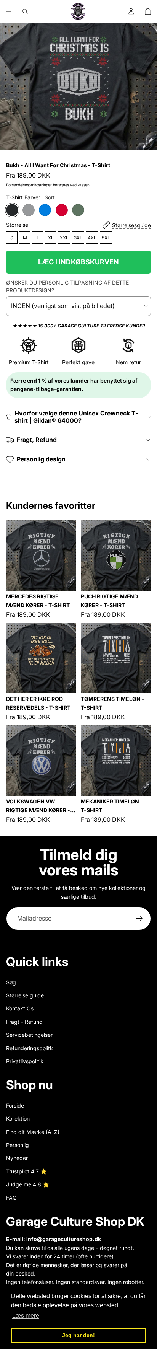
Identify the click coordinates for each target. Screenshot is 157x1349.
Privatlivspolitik (24, 1061)
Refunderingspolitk (29, 1047)
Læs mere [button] (25, 1315)
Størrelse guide (25, 995)
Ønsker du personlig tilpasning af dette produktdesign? (67, 286)
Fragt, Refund (37, 439)
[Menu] (9, 11)
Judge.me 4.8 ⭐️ (27, 1184)
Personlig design (41, 459)
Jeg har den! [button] (78, 1335)
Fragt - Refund (24, 1021)
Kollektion (18, 1118)
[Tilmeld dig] (139, 919)
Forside (15, 1105)
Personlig (17, 1145)
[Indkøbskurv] (147, 11)
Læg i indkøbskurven (78, 262)
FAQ (11, 1197)
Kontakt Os (20, 1008)
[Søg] (25, 11)
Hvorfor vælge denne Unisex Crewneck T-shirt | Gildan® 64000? (76, 416)
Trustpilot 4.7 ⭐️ (26, 1171)
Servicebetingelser (29, 1034)
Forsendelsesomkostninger (29, 184)
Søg (11, 982)
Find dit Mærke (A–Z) (32, 1132)
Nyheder (17, 1158)
